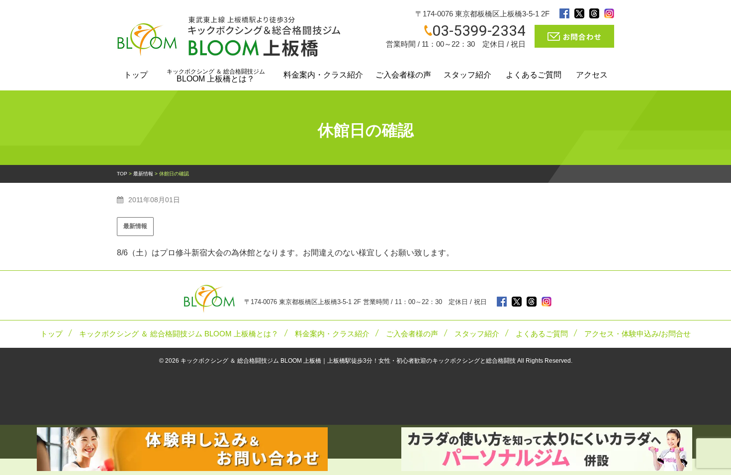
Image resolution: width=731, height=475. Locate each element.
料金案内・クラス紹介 (323, 75)
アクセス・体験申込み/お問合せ (637, 334)
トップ (136, 75)
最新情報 (135, 226)
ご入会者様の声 (403, 75)
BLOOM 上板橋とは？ (216, 75)
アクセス (592, 75)
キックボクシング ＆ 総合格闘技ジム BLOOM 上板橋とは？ (178, 334)
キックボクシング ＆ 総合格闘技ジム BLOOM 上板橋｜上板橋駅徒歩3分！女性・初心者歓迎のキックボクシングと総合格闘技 (348, 360)
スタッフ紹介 (467, 75)
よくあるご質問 (533, 75)
